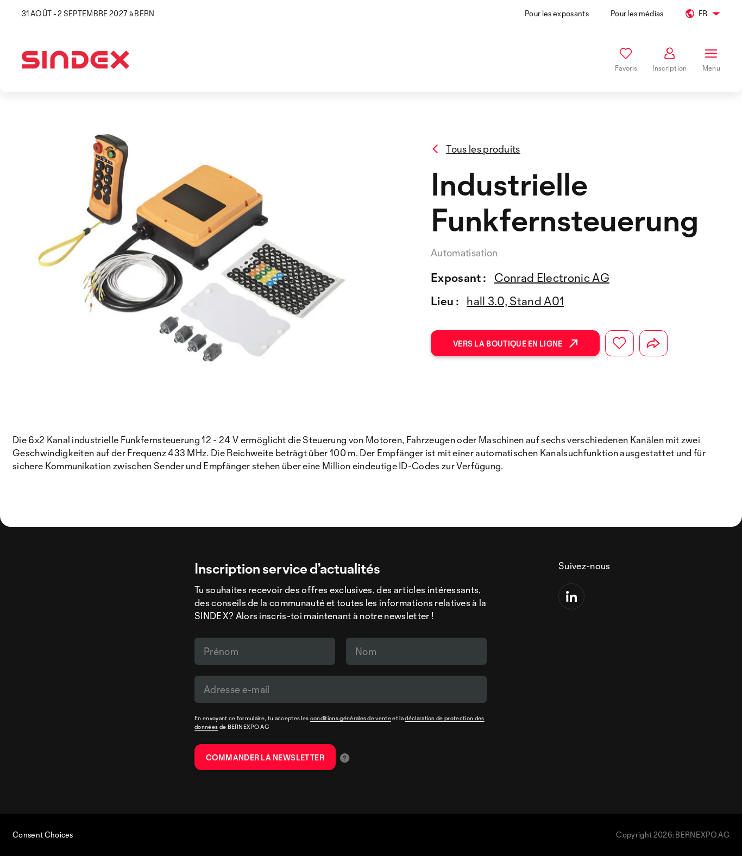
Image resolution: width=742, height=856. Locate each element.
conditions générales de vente (350, 718)
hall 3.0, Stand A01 (515, 301)
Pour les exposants (557, 13)
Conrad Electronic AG (551, 277)
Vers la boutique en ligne (508, 343)
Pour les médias (637, 13)
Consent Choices (42, 834)
